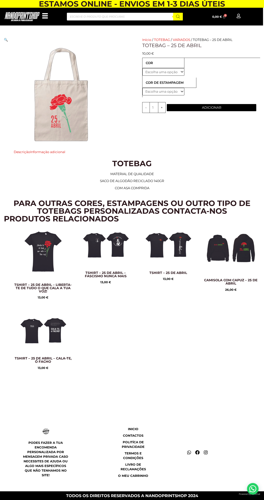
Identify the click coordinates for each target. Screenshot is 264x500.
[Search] (178, 16)
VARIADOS (181, 40)
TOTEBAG (162, 40)
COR (149, 63)
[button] (6, 40)
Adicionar (211, 107)
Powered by (249, 494)
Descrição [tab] (22, 152)
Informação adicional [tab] (47, 152)
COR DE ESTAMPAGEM (165, 83)
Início (146, 40)
